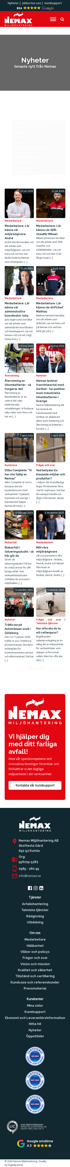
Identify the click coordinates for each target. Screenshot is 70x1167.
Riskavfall (11, 542)
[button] (35, 8)
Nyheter (13, 3)
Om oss (35, 933)
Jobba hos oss (31, 3)
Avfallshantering (35, 904)
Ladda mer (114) (35, 668)
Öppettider (35, 1036)
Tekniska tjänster (47, 623)
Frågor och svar (45, 465)
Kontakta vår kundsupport (35, 785)
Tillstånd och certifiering (35, 976)
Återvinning (12, 375)
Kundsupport (53, 3)
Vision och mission (35, 964)
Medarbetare (13, 220)
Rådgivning (35, 916)
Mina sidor (35, 1005)
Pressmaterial (35, 988)
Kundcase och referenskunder (35, 982)
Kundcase (11, 465)
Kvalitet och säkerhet (35, 970)
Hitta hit (35, 1024)
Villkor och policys (35, 952)
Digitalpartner (16, 1165)
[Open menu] (53, 19)
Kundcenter (35, 999)
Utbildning (35, 922)
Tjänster (35, 897)
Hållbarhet (35, 946)
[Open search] (62, 19)
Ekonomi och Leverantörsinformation (35, 1018)
